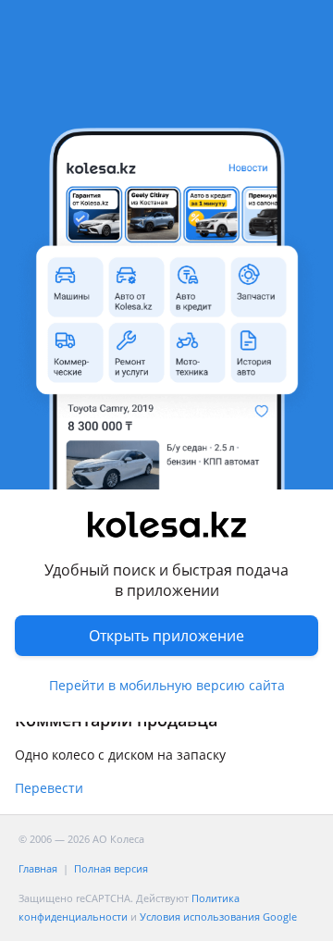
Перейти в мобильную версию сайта (167, 685)
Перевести (49, 788)
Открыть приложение (166, 635)
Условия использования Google (218, 916)
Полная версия (111, 868)
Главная (37, 868)
